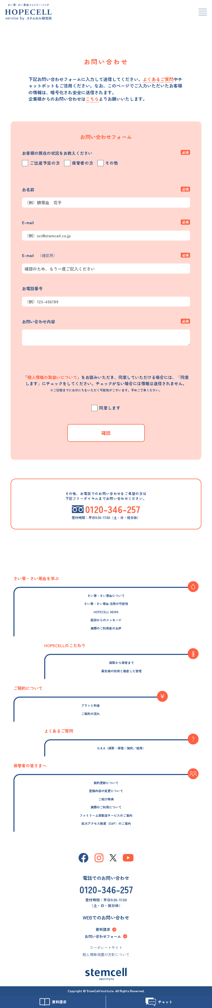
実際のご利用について (106, 807)
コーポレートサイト (106, 947)
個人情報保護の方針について (106, 954)
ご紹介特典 (106, 799)
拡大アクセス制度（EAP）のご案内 (106, 823)
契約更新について (106, 782)
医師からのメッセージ (106, 620)
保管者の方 (83, 163)
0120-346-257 (106, 889)
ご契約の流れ (90, 713)
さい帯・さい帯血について (106, 595)
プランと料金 (90, 705)
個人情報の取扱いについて (52, 377)
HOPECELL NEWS (106, 612)
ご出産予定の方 (45, 163)
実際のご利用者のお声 (106, 628)
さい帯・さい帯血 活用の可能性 (106, 603)
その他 (111, 163)
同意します (110, 408)
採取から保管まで (121, 662)
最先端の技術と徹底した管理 (121, 671)
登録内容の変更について (106, 790)
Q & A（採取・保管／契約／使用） (121, 748)
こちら (92, 99)
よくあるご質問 (158, 79)
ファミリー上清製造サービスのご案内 (106, 815)
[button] (203, 12)
